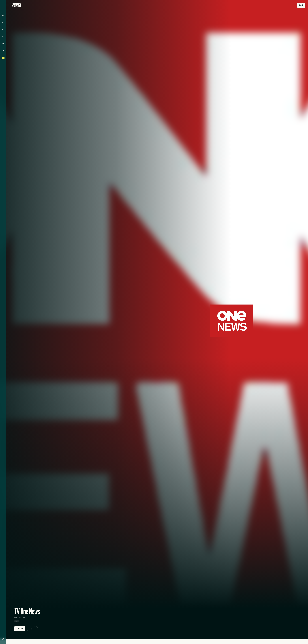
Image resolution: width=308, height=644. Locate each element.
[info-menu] (3, 639)
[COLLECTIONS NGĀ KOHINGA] (3, 43)
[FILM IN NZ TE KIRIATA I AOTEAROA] (3, 36)
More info (20, 628)
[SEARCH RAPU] (3, 22)
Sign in (301, 5)
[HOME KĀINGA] (3, 15)
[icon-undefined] (29, 628)
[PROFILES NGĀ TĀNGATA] (3, 50)
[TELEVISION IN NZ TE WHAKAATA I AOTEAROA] (3, 29)
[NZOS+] (3, 58)
